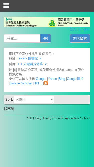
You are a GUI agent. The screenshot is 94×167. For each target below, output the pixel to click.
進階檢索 (80, 38)
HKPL (38, 83)
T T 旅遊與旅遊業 (30, 64)
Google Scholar (21, 83)
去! (45, 38)
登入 (73, 29)
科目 (12, 58)
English (84, 29)
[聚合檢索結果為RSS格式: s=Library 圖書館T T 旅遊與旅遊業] (46, 83)
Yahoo (52, 79)
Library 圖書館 (27, 58)
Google (41, 79)
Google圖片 (75, 79)
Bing (62, 79)
